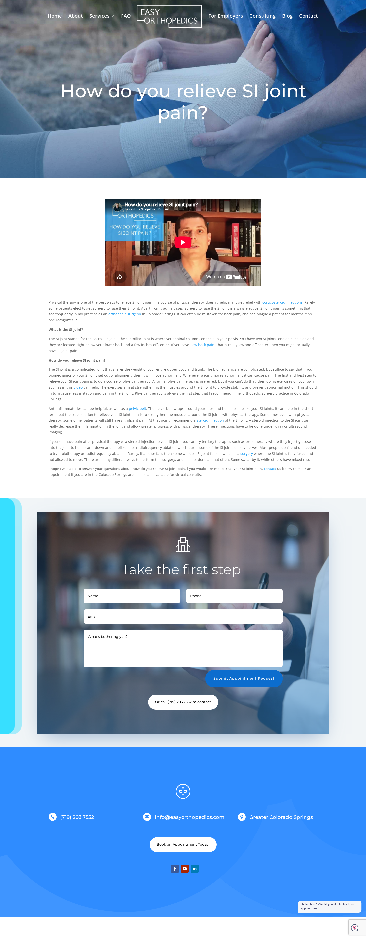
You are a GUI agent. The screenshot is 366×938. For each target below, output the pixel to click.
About (75, 16)
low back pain (202, 344)
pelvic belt (137, 408)
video (78, 387)
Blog (287, 16)
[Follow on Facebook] (175, 869)
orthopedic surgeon (124, 314)
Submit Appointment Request (244, 678)
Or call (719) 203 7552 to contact (183, 702)
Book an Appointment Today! (183, 844)
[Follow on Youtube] (185, 869)
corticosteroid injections (282, 302)
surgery (246, 453)
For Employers (225, 16)
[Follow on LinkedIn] (195, 869)
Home (55, 16)
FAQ (126, 16)
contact (270, 468)
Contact (308, 16)
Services (99, 16)
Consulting (262, 16)
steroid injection (210, 420)
